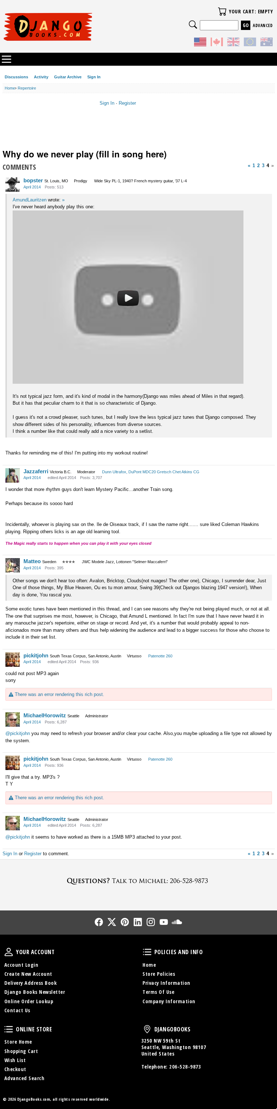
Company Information (168, 1001)
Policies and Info (147, 952)
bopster (33, 180)
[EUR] (250, 43)
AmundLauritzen (30, 200)
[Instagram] (151, 922)
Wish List (15, 1060)
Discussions (16, 77)
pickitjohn (35, 655)
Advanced (263, 25)
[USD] (200, 43)
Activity (41, 77)
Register (127, 103)
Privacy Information (166, 982)
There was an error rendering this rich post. (58, 694)
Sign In (94, 77)
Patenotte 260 (160, 656)
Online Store (8, 1029)
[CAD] (217, 43)
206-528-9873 (185, 1066)
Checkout (15, 1069)
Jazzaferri (35, 471)
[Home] (70, 27)
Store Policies (158, 973)
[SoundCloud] (177, 922)
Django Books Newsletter (34, 991)
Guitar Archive (68, 77)
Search (193, 24)
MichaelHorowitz (44, 715)
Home (149, 964)
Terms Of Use (158, 991)
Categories (6, 59)
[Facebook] (99, 922)
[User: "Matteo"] (12, 565)
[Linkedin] (138, 922)
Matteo (32, 561)
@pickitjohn (17, 733)
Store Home (18, 1041)
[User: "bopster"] (12, 184)
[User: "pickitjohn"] (12, 659)
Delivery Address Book (30, 982)
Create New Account (28, 973)
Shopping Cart (21, 1051)
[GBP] (233, 43)
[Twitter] (112, 922)
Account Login (21, 964)
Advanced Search (24, 1078)
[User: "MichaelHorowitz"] (12, 719)
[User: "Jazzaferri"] (12, 475)
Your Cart (222, 11)
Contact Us (17, 1010)
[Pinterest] (125, 922)
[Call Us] (138, 880)
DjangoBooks (147, 1029)
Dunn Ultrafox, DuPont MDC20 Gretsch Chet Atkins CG (150, 472)
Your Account (8, 952)
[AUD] (266, 43)
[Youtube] (164, 922)
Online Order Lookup (28, 1001)
